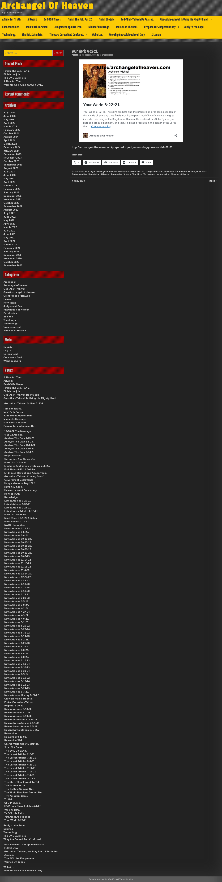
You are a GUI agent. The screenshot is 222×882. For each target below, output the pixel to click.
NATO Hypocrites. (14, 525)
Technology (149, 174)
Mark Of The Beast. (15, 514)
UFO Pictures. (12, 802)
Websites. (97, 34)
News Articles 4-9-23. (16, 618)
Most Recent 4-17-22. (16, 521)
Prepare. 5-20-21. (14, 705)
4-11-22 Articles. (13, 434)
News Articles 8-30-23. (17, 667)
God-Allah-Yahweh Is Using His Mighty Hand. (184, 19)
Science (127, 174)
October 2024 (11, 133)
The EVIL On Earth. (15, 750)
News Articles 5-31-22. (17, 632)
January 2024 (11, 150)
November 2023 (12, 157)
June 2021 (9, 234)
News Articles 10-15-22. (18, 545)
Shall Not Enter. (13, 747)
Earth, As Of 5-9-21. (15, 462)
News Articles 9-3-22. (16, 691)
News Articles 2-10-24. (17, 587)
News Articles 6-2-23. (16, 639)
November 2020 (12, 258)
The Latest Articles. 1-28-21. (20, 778)
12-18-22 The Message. (18, 431)
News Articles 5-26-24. (17, 629)
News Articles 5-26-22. (17, 625)
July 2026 (9, 112)
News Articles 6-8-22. (16, 657)
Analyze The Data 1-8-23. (19, 441)
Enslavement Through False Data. (24, 844)
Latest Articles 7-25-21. (17, 507)
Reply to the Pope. (194, 27)
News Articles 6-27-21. (17, 646)
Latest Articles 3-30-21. (17, 504)
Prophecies (116, 174)
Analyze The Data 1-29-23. (19, 438)
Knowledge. (11, 497)
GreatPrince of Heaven (175, 171)
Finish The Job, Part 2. (80, 19)
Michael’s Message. (99, 27)
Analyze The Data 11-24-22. (20, 445)
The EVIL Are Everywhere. (19, 858)
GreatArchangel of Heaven (150, 171)
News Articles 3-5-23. (16, 601)
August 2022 (10, 209)
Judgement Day (79, 174)
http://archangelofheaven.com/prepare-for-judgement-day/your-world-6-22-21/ (122, 147)
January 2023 (11, 192)
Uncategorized (163, 174)
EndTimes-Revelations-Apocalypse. (25, 472)
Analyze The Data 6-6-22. (19, 452)
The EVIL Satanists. (32, 34)
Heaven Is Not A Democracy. (20, 490)
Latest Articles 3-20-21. (17, 500)
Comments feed (12, 357)
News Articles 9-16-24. (17, 681)
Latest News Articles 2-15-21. (21, 511)
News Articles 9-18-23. (17, 684)
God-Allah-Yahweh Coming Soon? (24, 476)
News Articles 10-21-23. (18, 552)
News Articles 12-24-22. (18, 577)
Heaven (191, 171)
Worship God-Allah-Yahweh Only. (127, 34)
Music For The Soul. (127, 27)
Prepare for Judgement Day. (160, 27)
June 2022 (9, 216)
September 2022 (12, 206)
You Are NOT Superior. (17, 816)
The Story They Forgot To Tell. (22, 782)
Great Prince (107, 55)
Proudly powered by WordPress (103, 879)
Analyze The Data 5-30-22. (19, 448)
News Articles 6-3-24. (16, 650)
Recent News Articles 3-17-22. (21, 723)
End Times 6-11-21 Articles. (20, 469)
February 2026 (11, 130)
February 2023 (11, 189)
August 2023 (10, 168)
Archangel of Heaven (106, 171)
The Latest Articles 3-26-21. (20, 757)
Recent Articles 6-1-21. (17, 712)
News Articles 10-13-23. (18, 542)
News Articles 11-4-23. (17, 570)
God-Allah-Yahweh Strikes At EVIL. (24, 403)
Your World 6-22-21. (15, 820)
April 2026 (9, 123)
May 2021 (9, 237)
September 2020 (12, 265)
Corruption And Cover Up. (19, 459)
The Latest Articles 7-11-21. (20, 768)
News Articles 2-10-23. (17, 584)
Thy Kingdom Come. (16, 795)
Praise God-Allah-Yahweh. (19, 702)
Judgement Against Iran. (68, 27)
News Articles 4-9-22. (16, 615)
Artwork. (32, 19)
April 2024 (9, 140)
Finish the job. (106, 19)
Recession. (11, 733)
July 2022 (9, 213)
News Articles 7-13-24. (17, 663)
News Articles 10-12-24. (18, 538)
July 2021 (9, 230)
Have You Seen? (14, 486)
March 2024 (10, 143)
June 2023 (9, 175)
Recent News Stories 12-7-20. (21, 729)
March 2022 (10, 227)
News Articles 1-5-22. (16, 532)
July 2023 (9, 171)
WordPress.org (12, 360)
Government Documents (18, 479)
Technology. (9, 34)
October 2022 (11, 202)
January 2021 (11, 251)
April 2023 (9, 182)
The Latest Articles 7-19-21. (20, 771)
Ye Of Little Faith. (14, 813)
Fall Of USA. (11, 848)
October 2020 (11, 261)
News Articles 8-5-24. (16, 674)
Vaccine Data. (12, 809)
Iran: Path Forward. (37, 27)
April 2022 (9, 223)
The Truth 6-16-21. (15, 785)
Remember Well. (13, 740)
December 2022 (12, 195)
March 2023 (10, 185)
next (212, 180)
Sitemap (156, 34)
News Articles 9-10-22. (17, 677)
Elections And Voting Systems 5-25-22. (27, 466)
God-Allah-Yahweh (127, 171)
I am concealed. (11, 27)
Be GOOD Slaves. (52, 19)
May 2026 (9, 119)
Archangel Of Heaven (47, 5)
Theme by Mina (126, 879)
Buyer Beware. (12, 455)
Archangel (89, 171)
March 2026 (10, 126)
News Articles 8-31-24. (17, 670)
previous (79, 180)
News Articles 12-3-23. (17, 580)
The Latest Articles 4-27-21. (20, 764)
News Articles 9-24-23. (17, 688)
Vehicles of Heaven (180, 174)
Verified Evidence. (14, 861)
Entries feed (10, 354)
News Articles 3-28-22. (17, 594)
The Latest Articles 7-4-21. (19, 775)
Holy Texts (201, 171)
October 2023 (11, 161)
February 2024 (11, 147)
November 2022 (12, 199)
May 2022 (9, 220)
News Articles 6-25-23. (17, 643)
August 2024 (10, 136)
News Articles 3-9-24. (16, 604)
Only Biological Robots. (18, 698)
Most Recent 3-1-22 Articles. (20, 518)
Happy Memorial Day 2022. (20, 483)
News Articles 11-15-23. (18, 563)
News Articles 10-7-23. (17, 556)
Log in (7, 350)
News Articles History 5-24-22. (22, 695)
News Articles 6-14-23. (17, 636)
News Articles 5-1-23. (16, 622)
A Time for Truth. (11, 19)
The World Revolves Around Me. (23, 792)
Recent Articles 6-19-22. (18, 716)
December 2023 (12, 154)
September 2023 (12, 164)
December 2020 (12, 255)
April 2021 (9, 241)
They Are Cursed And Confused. (66, 34)
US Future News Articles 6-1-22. (22, 806)
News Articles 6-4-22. (16, 653)
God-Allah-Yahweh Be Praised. (137, 19)
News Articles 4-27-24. (17, 611)
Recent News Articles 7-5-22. (21, 726)
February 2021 (11, 248)
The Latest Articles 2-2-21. (19, 754)
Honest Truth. (12, 493)
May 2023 (9, 178)
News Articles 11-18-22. (18, 566)
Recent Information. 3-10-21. (21, 719)
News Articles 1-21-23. (17, 528)
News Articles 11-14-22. (18, 559)
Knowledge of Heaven (99, 174)
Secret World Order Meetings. (21, 743)
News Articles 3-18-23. (17, 591)
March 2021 (10, 244)
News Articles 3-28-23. (17, 598)
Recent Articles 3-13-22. (18, 709)
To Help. (9, 799)
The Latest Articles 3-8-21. (19, 761)
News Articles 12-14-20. (18, 573)
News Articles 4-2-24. (16, 608)
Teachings (137, 174)
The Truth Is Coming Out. (19, 789)
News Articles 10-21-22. (18, 549)
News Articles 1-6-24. (16, 535)
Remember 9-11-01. (15, 736)
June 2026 (9, 116)
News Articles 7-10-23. (17, 660)
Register (8, 347)
